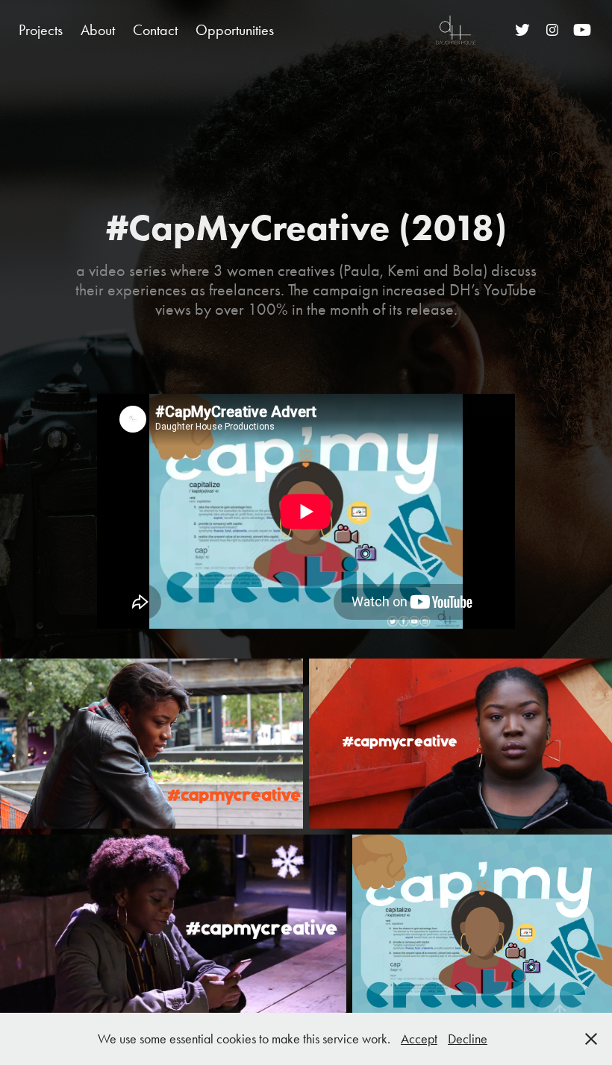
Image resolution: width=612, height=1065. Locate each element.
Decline (467, 1039)
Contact (155, 30)
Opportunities (235, 30)
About (98, 30)
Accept (419, 1039)
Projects (41, 30)
